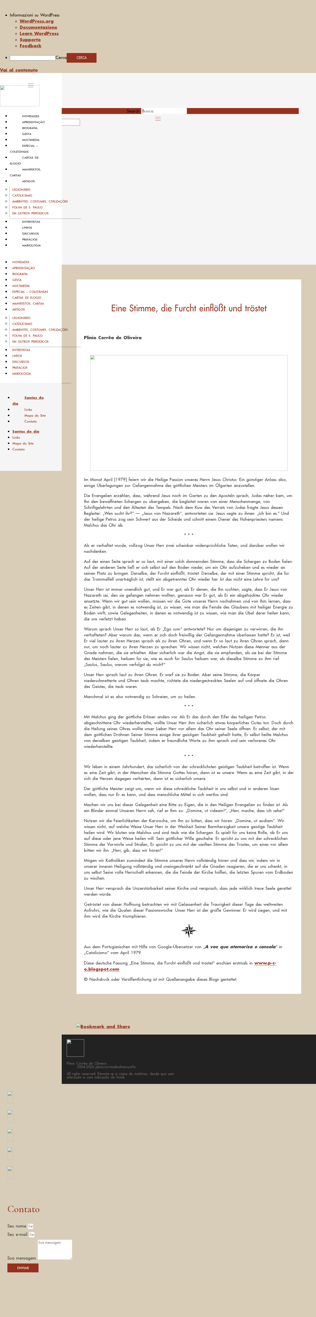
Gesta (26, 134)
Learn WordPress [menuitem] (39, 33)
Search (133, 111)
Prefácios (30, 239)
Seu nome (17, 1226)
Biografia (30, 128)
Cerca (61, 57)
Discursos (30, 233)
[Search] (86, 123)
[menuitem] (163, 15)
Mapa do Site (35, 415)
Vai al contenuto (19, 70)
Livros (27, 227)
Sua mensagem (22, 1258)
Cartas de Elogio (26, 297)
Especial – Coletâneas (30, 292)
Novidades (30, 116)
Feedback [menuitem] (30, 45)
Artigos (28, 181)
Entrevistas (31, 221)
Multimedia (31, 140)
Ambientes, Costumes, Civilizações (40, 201)
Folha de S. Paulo (27, 207)
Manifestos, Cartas (28, 303)
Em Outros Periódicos (30, 213)
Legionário (21, 189)
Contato (30, 421)
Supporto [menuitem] (30, 39)
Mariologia (31, 245)
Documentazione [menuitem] (38, 27)
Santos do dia (28, 400)
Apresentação (33, 122)
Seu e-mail (18, 1234)
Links (28, 409)
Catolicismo (22, 195)
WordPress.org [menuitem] (37, 21)
